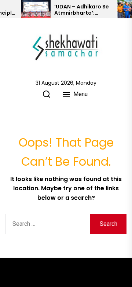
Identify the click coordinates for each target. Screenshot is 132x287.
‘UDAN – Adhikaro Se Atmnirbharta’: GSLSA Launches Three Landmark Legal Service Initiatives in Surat (81, 10)
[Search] (46, 94)
